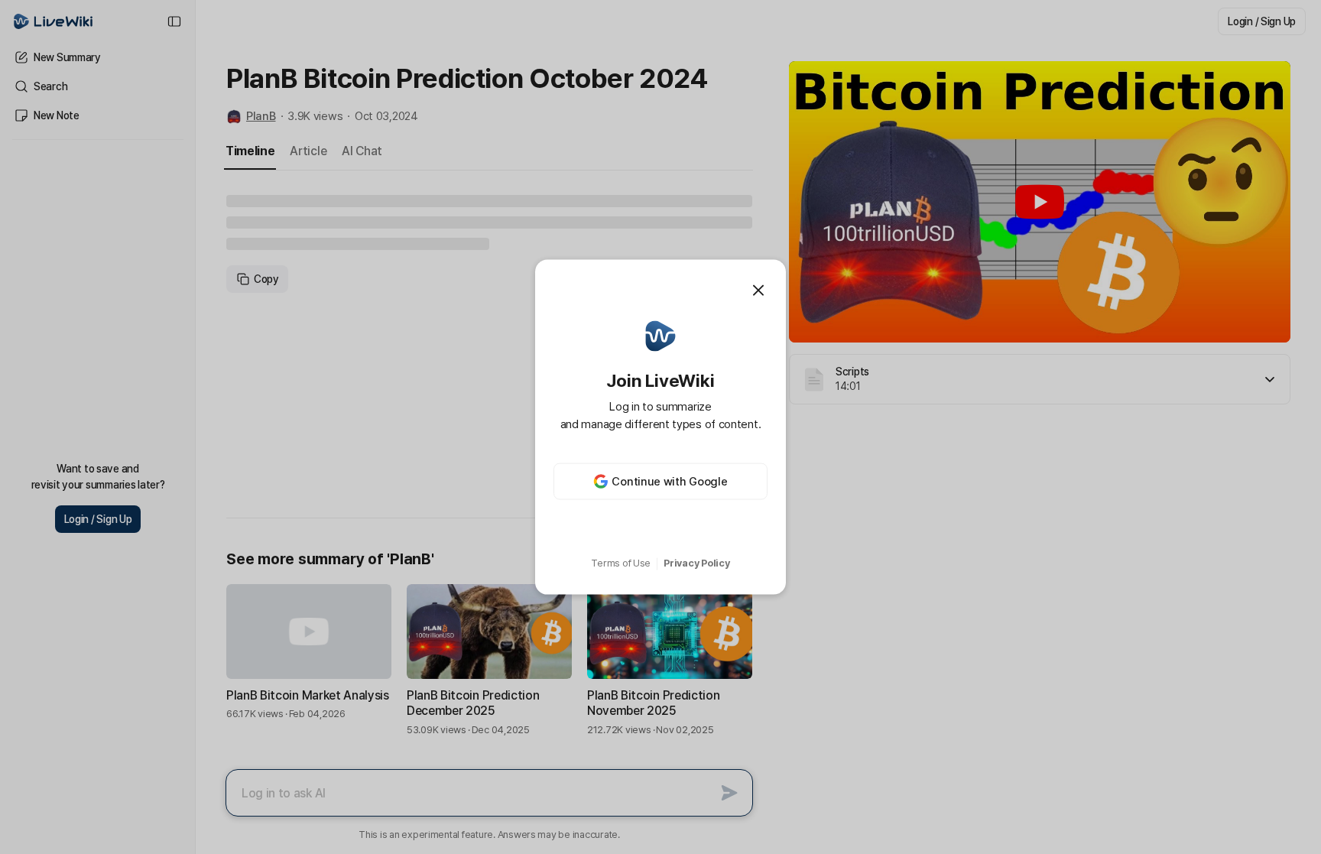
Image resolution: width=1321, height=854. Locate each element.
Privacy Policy (696, 563)
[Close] (758, 289)
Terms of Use (621, 563)
